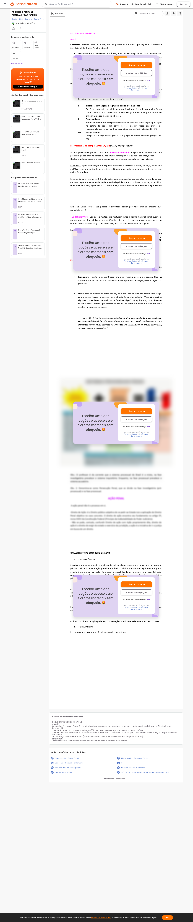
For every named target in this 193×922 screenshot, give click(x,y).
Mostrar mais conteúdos (114, 779)
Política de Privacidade (139, 89)
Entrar (183, 4)
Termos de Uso (130, 88)
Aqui (149, 80)
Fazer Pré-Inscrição (27, 86)
